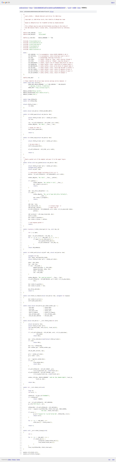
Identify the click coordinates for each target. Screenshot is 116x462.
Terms (18, 459)
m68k (74, 8)
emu (78, 8)
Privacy (14, 459)
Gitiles (9, 459)
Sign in (112, 2)
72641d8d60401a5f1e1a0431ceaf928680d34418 (49, 8)
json (113, 459)
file (51, 11)
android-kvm (23, 8)
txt (109, 459)
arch (69, 8)
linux (31, 8)
